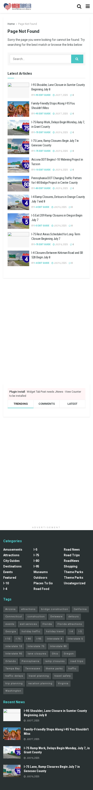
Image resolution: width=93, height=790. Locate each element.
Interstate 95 (13, 653)
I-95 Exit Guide (42, 95)
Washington (13, 690)
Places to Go (43, 583)
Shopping (70, 566)
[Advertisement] (46, 330)
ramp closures (55, 661)
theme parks (54, 668)
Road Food (41, 589)
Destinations (12, 566)
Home (11, 23)
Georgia (10, 631)
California (80, 609)
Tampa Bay (12, 668)
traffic (72, 668)
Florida (47, 624)
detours (73, 616)
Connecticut (13, 616)
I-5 (35, 549)
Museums (41, 572)
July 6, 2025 (61, 132)
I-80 (36, 560)
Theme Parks (73, 572)
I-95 (36, 566)
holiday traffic (31, 631)
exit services (28, 624)
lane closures (37, 653)
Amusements (12, 549)
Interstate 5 (75, 638)
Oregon (69, 653)
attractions (28, 609)
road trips (76, 661)
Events (8, 572)
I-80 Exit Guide (42, 188)
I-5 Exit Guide (41, 225)
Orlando (10, 661)
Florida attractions (70, 624)
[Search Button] (77, 59)
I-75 (36, 555)
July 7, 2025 (61, 95)
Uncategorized (74, 583)
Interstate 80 (58, 646)
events (9, 624)
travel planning (39, 676)
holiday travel (55, 631)
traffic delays (14, 676)
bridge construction (54, 609)
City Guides (11, 560)
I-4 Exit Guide (41, 207)
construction (36, 616)
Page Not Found (27, 23)
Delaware (56, 616)
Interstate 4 (54, 638)
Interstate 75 (36, 646)
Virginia (63, 683)
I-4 (5, 589)
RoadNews (71, 560)
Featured (9, 577)
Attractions (11, 555)
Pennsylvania (30, 661)
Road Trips (72, 555)
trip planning (14, 683)
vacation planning (40, 683)
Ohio (55, 653)
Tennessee (32, 668)
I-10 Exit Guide (42, 170)
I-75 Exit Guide (42, 132)
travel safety (63, 676)
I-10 (6, 583)
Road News (72, 549)
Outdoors (40, 577)
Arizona (10, 609)
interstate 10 (13, 646)
